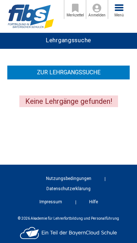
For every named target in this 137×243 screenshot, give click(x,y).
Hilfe (93, 201)
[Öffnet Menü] (119, 8)
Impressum (50, 201)
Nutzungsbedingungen (68, 178)
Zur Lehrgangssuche (68, 72)
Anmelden (97, 15)
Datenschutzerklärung (68, 188)
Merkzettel (75, 15)
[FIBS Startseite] (30, 15)
